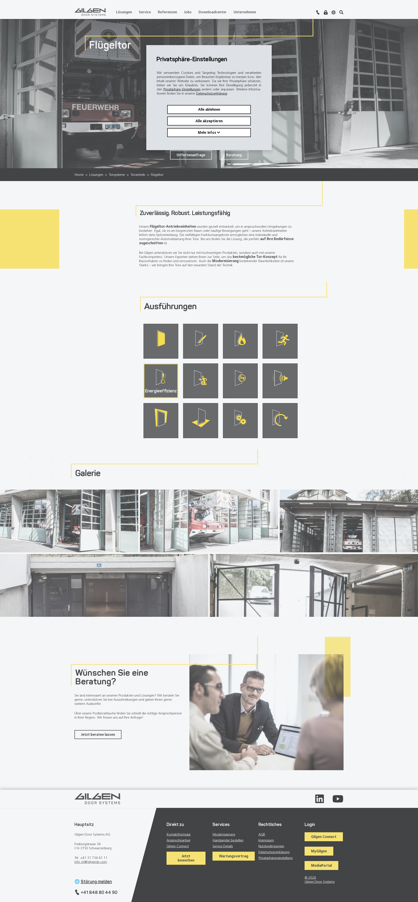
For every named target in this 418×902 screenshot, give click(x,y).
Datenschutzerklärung (211, 93)
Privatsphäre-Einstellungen (182, 89)
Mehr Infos (207, 133)
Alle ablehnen (209, 109)
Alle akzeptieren (209, 121)
